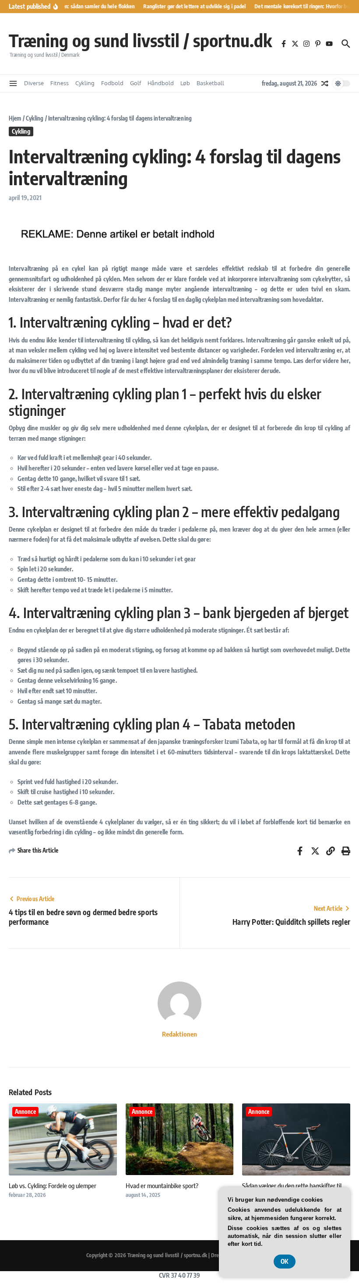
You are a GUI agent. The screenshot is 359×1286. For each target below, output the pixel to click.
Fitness (59, 83)
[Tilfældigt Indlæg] (324, 83)
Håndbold (161, 83)
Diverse (34, 83)
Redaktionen (179, 1034)
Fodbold (112, 83)
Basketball (210, 83)
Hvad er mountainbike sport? (162, 1185)
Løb (185, 83)
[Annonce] (63, 1177)
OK (284, 1261)
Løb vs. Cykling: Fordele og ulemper (52, 1185)
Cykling (85, 83)
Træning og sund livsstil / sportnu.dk (140, 40)
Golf (135, 83)
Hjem (15, 118)
